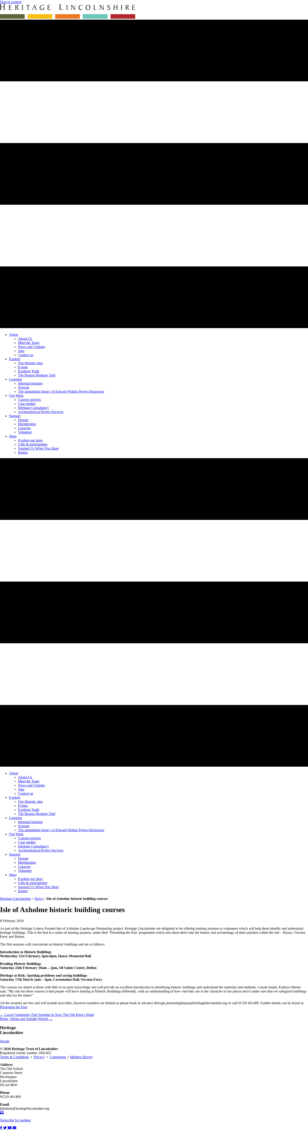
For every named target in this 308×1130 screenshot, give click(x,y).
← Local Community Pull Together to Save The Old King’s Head (47, 1015)
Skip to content (10, 2)
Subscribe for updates (15, 1120)
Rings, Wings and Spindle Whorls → (26, 1019)
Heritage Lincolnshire (15, 899)
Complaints (59, 1057)
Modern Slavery (81, 1057)
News (38, 899)
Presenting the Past (13, 1007)
